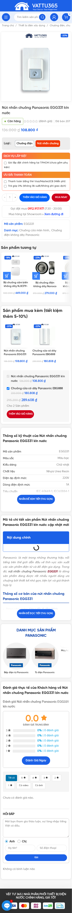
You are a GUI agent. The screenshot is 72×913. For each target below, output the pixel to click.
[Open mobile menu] (6, 17)
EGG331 (52, 571)
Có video (23, 785)
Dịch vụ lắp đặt (15, 156)
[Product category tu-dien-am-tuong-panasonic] (44, 658)
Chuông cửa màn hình (34, 230)
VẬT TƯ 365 (14, 894)
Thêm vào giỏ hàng (35, 197)
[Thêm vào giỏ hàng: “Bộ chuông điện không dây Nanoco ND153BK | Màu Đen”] (36, 276)
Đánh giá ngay (36, 760)
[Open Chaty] (7, 905)
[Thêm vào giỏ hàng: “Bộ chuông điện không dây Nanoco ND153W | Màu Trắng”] (66, 276)
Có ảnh (39, 785)
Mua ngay (61, 197)
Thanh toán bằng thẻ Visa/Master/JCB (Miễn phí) (36, 181)
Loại (7, 143)
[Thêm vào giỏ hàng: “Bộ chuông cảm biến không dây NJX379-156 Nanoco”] (7, 276)
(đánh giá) (46, 121)
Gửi (36, 857)
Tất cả (11, 778)
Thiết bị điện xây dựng (32, 25)
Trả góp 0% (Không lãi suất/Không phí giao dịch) (37, 186)
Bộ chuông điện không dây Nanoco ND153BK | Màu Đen (44, 286)
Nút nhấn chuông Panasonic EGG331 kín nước (15, 354)
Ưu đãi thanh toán (18, 175)
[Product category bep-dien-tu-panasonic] (16, 658)
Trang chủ (8, 25)
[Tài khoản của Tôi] (54, 17)
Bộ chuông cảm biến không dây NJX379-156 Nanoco (15, 286)
